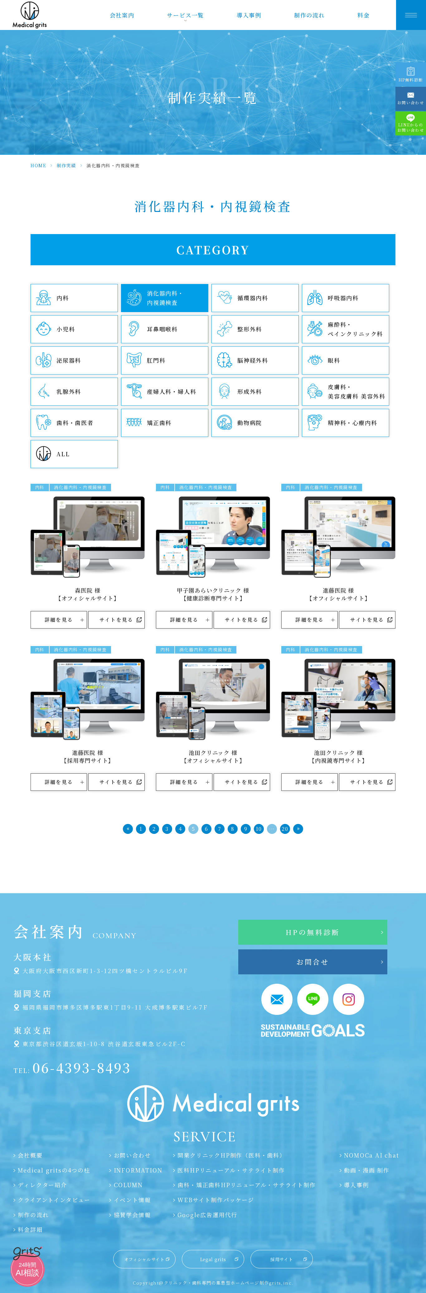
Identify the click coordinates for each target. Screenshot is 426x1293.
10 (259, 828)
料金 (363, 15)
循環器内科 (252, 298)
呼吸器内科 (343, 298)
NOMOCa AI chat (371, 1155)
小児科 (65, 329)
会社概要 (30, 1155)
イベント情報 (132, 1200)
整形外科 (249, 329)
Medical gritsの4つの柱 (54, 1170)
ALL (63, 454)
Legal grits (213, 1259)
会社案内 (122, 15)
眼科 (334, 360)
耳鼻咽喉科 (162, 329)
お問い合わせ (132, 1155)
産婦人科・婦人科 (171, 391)
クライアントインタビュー (54, 1200)
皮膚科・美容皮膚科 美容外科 (356, 391)
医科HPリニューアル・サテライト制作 (231, 1170)
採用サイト (281, 1259)
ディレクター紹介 (42, 1185)
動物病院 (249, 423)
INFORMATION (138, 1170)
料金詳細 (30, 1229)
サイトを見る (116, 619)
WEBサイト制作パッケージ (215, 1200)
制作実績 (66, 165)
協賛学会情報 (132, 1215)
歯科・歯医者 (75, 423)
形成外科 (249, 391)
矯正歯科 (159, 423)
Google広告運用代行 (207, 1215)
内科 (62, 298)
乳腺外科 (68, 391)
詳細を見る (59, 619)
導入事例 (249, 15)
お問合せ (312, 962)
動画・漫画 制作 (366, 1170)
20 (285, 828)
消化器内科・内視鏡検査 (165, 297)
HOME (38, 165)
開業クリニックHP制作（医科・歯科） (231, 1155)
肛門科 (156, 360)
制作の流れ (309, 15)
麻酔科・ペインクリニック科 (355, 329)
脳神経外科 (252, 360)
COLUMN (128, 1185)
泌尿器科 (68, 360)
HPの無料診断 (313, 932)
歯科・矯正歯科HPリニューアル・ (246, 1185)
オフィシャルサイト (144, 1259)
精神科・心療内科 (352, 423)
